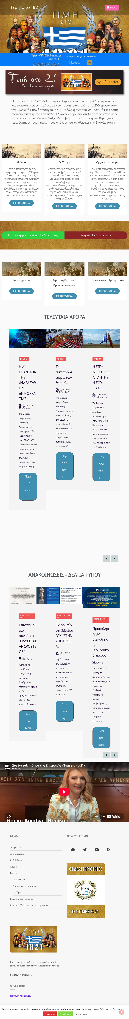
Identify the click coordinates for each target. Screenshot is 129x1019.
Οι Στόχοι (64, 162)
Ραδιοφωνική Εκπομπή (24, 885)
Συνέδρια (17, 892)
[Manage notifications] (121, 1012)
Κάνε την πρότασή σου (21, 898)
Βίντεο (13, 873)
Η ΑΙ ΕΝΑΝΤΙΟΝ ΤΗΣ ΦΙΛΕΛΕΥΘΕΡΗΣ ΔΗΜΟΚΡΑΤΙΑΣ (27, 382)
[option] (27, 419)
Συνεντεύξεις (19, 879)
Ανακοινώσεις (27, 616)
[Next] (114, 558)
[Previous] (106, 558)
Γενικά (24, 359)
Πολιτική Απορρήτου (20, 995)
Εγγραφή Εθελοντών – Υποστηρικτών (29, 905)
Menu (113, 7)
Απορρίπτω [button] (50, 1014)
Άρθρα (13, 866)
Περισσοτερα (64, 206)
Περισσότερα (21, 203)
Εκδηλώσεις (16, 860)
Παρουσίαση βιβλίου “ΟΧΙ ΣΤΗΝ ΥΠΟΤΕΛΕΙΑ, (64, 635)
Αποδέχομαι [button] (65, 1014)
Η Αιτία (21, 162)
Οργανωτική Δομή (107, 162)
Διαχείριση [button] (118, 1008)
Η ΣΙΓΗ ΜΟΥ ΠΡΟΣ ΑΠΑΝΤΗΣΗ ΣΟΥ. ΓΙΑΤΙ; (101, 377)
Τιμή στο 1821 (25, 7)
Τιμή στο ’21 (16, 847)
